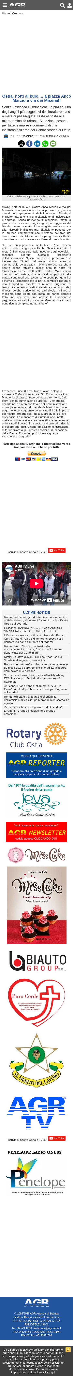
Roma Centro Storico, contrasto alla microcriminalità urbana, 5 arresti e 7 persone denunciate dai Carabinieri (33, 649)
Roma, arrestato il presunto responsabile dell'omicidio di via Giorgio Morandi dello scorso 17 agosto (36, 700)
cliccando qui (11, 1362)
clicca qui (49, 1372)
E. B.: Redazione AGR (26, 135)
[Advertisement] (36, 53)
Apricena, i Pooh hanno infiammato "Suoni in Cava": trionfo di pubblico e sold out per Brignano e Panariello (35, 689)
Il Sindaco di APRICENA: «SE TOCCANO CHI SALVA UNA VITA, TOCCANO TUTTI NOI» (33, 629)
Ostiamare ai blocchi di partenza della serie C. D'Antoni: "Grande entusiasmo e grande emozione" (33, 711)
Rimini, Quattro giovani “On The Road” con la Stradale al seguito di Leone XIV (33, 658)
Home (6, 13)
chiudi (21, 1365)
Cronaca (17, 13)
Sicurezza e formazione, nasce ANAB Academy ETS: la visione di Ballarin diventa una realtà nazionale (34, 678)
